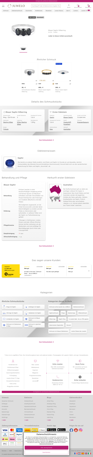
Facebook (71, 430)
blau (51, 129)
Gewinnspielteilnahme (13, 373)
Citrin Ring (50, 409)
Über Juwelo (35, 365)
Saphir (52, 117)
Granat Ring (50, 415)
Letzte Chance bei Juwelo (78, 331)
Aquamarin (73, 406)
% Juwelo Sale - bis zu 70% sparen (78, 319)
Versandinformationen (13, 381)
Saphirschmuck (53, 313)
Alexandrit (73, 401)
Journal (34, 381)
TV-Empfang (13, 375)
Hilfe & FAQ (13, 384)
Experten (35, 370)
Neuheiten (48, 11)
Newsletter (35, 378)
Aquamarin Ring (51, 406)
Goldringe (5, 417)
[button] (3, 6)
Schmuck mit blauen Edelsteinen (58, 331)
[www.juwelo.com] (86, 453)
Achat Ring (50, 401)
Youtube (76, 430)
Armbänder (5, 406)
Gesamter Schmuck (7, 401)
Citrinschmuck (28, 412)
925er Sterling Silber (22, 123)
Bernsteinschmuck (29, 409)
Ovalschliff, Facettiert (67, 123)
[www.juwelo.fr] (76, 453)
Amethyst (72, 404)
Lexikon (75, 11)
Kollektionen (38, 11)
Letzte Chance (59, 11)
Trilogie (5, 129)
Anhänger (4, 404)
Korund (69, 325)
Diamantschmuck (29, 415)
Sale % (68, 11)
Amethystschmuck (29, 404)
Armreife (4, 409)
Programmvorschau (35, 375)
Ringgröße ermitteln (13, 386)
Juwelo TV (85, 11)
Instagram (80, 430)
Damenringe (71, 313)
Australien (67, 129)
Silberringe (52, 319)
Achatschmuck (28, 401)
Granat (72, 415)
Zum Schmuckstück (45, 140)
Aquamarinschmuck (30, 406)
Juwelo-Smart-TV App (13, 378)
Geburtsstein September (56, 325)
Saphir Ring (62, 319)
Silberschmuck (82, 313)
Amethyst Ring (51, 404)
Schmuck (5, 11)
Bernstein (72, 409)
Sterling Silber (8, 122)
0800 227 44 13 (57, 385)
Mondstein (73, 417)
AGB (10, 451)
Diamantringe (6, 415)
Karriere (4, 451)
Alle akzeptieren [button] (46, 448)
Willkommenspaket (13, 370)
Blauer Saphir (68, 117)
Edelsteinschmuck (17, 11)
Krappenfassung (83, 122)
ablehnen (51, 441)
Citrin (71, 412)
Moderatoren (35, 367)
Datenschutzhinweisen (46, 444)
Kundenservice (13, 365)
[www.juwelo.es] (82, 453)
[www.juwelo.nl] (79, 453)
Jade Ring (50, 417)
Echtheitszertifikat (13, 367)
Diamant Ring (51, 412)
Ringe (63, 313)
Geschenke (29, 11)
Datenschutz (18, 451)
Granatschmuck (29, 417)
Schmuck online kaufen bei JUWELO (59, 307)
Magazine (35, 373)
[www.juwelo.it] (89, 453)
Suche (58, 6)
